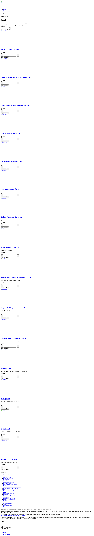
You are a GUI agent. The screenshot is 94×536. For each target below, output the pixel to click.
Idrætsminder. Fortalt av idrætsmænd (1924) (16, 278)
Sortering (3, 26)
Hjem (4, 9)
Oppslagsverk (6, 497)
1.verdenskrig (6, 474)
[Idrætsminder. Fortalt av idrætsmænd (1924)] (4, 258)
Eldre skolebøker (7, 483)
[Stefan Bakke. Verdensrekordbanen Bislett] (4, 86)
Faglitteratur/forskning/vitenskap (10, 484)
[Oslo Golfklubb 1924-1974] (4, 228)
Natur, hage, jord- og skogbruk (10, 495)
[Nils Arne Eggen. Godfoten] (4, 30)
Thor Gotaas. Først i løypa (10, 189)
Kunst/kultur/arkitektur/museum (10, 493)
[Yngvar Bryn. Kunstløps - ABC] (4, 142)
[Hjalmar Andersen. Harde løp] (4, 198)
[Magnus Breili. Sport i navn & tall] (4, 289)
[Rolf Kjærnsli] (4, 379)
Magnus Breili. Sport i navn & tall (13, 308)
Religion (5, 500)
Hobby (4, 489)
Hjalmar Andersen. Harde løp (11, 217)
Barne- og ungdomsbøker (8, 478)
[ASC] (10, 28)
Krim (4, 492)
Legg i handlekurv (4, 57)
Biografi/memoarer (7, 480)
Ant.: (2, 53)
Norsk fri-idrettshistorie (9, 459)
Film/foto (5, 485)
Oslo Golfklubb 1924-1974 (10, 247)
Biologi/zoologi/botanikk (8, 482)
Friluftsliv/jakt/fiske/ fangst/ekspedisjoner (12, 487)
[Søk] (26, 23)
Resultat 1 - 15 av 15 (5, 29)
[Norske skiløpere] (4, 349)
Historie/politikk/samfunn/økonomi (10, 488)
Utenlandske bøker (7, 505)
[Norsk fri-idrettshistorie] (4, 440)
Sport (4, 504)
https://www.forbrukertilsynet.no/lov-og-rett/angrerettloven (13, 515)
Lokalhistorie (6, 494)
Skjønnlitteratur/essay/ (8, 503)
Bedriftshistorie (6, 479)
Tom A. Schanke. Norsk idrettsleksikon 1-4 (16, 77)
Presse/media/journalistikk (9, 498)
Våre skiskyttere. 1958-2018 (10, 133)
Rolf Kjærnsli (5, 399)
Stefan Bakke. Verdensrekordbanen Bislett (16, 105)
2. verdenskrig (6, 476)
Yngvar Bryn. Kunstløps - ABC (12, 161)
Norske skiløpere (6, 368)
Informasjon (7, 11)
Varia (4, 506)
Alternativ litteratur (7, 477)
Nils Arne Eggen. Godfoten (10, 49)
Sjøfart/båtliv (6, 501)
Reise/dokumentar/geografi (9, 499)
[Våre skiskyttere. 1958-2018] (4, 114)
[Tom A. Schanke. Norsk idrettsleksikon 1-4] (4, 58)
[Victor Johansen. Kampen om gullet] (4, 319)
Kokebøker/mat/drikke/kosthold (10, 490)
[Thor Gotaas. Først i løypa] (4, 170)
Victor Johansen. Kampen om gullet (13, 338)
